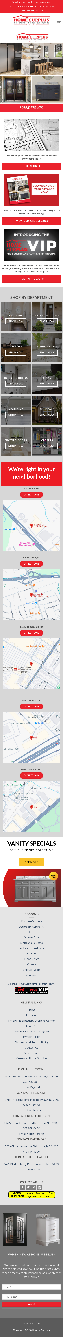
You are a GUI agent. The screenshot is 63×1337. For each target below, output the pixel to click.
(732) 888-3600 (24, 2)
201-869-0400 (31, 1110)
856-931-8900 (31, 1086)
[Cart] (59, 21)
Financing (31, 996)
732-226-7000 (31, 1063)
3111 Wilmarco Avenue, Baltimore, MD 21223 (31, 1127)
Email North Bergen (31, 1115)
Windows (31, 956)
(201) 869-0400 (27, 6)
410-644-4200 (31, 1133)
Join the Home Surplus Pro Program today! (31, 965)
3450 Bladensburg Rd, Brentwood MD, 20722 (31, 1145)
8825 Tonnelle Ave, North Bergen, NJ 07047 (31, 1104)
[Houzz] (39, 1169)
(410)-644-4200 (48, 6)
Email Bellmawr (31, 1092)
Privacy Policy (31, 1018)
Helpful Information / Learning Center (31, 1002)
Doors (31, 913)
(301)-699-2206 (37, 10)
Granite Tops (31, 919)
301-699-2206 (31, 1151)
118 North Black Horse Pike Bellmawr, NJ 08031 (31, 1081)
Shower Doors (31, 951)
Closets (31, 946)
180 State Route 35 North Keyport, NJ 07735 (31, 1058)
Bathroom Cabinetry (31, 908)
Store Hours (31, 1034)
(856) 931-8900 (45, 2)
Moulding (31, 935)
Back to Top (29, 1305)
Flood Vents (31, 940)
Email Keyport (31, 1069)
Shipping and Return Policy (31, 1023)
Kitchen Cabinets (31, 902)
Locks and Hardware (31, 929)
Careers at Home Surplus (31, 1039)
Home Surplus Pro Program (31, 1013)
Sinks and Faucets (31, 924)
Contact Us (31, 1029)
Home (31, 991)
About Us (31, 1007)
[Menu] (4, 21)
